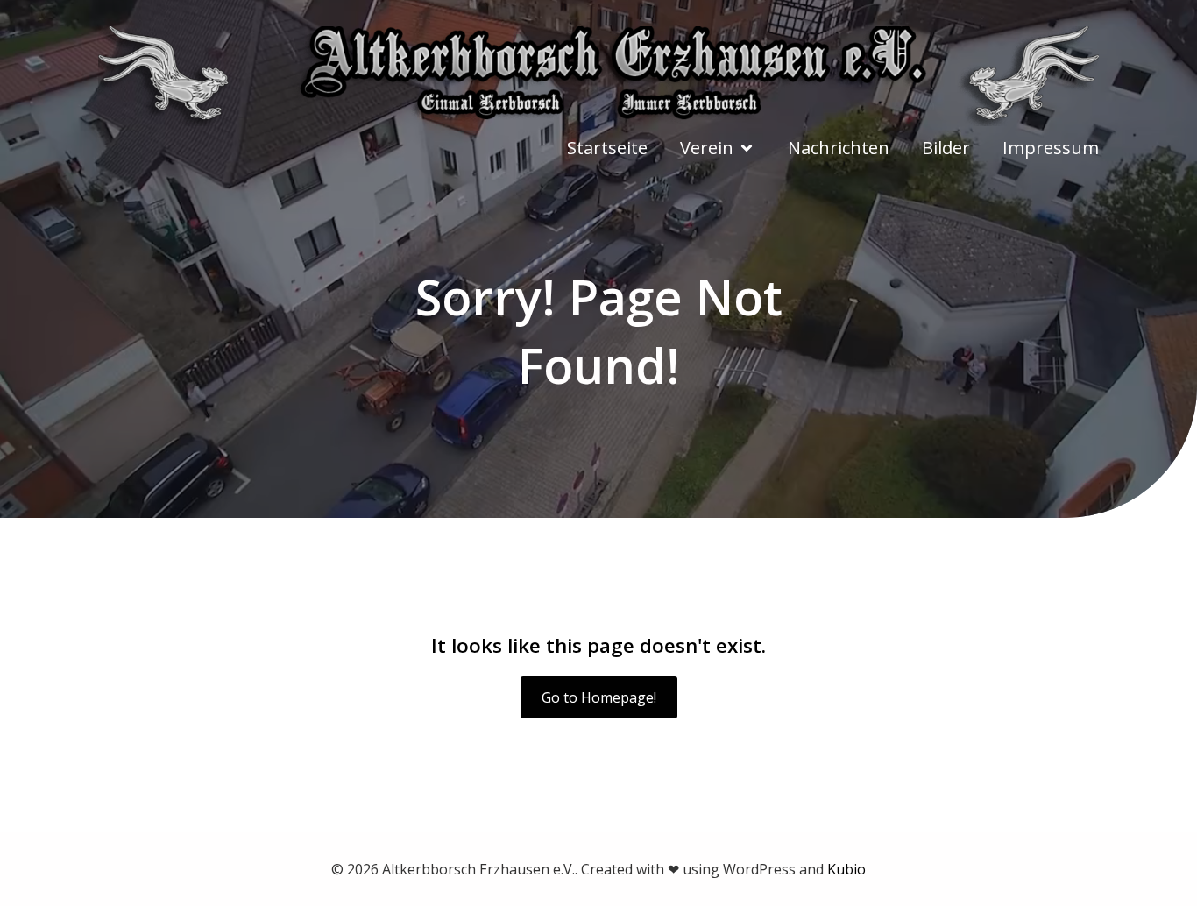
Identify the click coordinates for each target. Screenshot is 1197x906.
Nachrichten (838, 147)
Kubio (846, 869)
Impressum (1050, 147)
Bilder (946, 147)
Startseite (607, 147)
